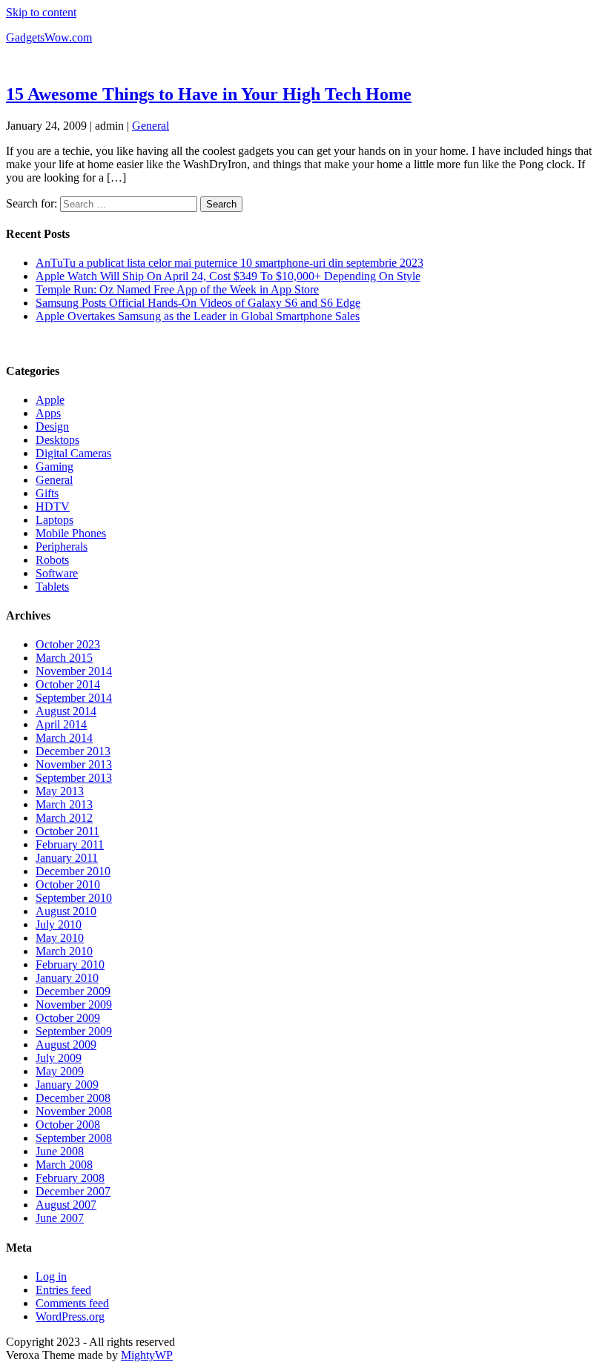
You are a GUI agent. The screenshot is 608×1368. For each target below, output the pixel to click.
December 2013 (73, 751)
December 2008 (73, 1098)
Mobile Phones (71, 533)
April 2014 (61, 724)
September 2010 (74, 897)
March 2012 (64, 817)
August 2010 (66, 911)
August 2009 (66, 1044)
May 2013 (60, 791)
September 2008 (74, 1138)
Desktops (57, 440)
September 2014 (74, 697)
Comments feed (72, 1303)
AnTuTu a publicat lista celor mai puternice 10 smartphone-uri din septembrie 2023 (229, 262)
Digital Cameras (73, 453)
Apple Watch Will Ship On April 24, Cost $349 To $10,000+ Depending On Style (228, 276)
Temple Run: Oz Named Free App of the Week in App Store (177, 289)
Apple (50, 400)
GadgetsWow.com (49, 37)
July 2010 (59, 924)
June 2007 (60, 1218)
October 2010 (68, 884)
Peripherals (61, 546)
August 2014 (66, 711)
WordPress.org (70, 1316)
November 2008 (74, 1111)
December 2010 (73, 871)
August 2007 (66, 1204)
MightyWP (147, 1355)
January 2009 (67, 1084)
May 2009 (60, 1071)
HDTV (53, 506)
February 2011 (70, 844)
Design (52, 426)
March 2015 (64, 657)
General (150, 125)
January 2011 (67, 857)
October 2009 (68, 1018)
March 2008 (64, 1164)
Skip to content (41, 12)
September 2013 (74, 777)
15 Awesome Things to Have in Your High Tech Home (209, 94)
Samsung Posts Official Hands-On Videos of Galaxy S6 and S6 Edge (198, 302)
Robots (52, 560)
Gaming (54, 466)
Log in (51, 1276)
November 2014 (74, 671)
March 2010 (64, 951)
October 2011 (67, 831)
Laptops (54, 520)
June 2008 (60, 1151)
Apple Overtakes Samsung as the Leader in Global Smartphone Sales (198, 316)
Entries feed (63, 1290)
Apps (48, 413)
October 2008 (68, 1124)
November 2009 (74, 1004)
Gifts (47, 493)
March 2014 (64, 737)
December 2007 (73, 1191)
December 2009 (73, 991)
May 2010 (60, 938)
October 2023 (68, 644)
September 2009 (74, 1031)
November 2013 (74, 764)
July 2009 (59, 1058)
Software (57, 573)
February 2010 (70, 964)
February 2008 (70, 1178)
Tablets (52, 586)
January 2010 (67, 978)
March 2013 (64, 804)
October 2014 (68, 684)
